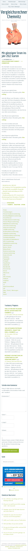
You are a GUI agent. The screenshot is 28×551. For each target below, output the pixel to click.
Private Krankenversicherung (11, 214)
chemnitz (10, 204)
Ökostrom (6, 272)
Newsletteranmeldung (14, 548)
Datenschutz (19, 546)
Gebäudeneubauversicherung (11, 235)
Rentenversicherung (9, 251)
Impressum (12, 546)
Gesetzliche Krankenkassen (11, 239)
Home (5, 210)
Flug (4, 292)
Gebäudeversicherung (9, 233)
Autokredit (6, 265)
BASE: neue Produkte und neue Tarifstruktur (15, 520)
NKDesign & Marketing (20, 545)
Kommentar (6, 396)
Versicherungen (7, 212)
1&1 (4, 288)
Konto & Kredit (7, 255)
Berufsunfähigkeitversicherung (12, 216)
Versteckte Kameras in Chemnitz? (12, 199)
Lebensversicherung (9, 253)
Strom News (10, 203)
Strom (5, 270)
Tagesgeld (6, 259)
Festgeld (5, 261)
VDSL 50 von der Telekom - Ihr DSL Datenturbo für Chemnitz (13, 310)
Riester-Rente (7, 247)
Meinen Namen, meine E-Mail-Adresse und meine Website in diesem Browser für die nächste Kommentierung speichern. (13, 443)
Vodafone (6, 280)
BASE (4, 282)
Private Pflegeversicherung (11, 221)
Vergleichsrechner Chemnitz (14, 14)
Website (4, 430)
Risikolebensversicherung (10, 223)
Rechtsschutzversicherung (10, 231)
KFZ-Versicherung (8, 241)
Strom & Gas (6, 269)
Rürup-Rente (7, 249)
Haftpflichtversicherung (10, 243)
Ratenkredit (6, 267)
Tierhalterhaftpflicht (9, 237)
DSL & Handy (7, 276)
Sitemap (7, 546)
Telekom (5, 278)
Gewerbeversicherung (9, 225)
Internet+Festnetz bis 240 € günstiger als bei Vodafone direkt (13, 357)
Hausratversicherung (9, 227)
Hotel (4, 294)
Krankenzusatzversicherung (11, 219)
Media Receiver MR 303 (9, 185)
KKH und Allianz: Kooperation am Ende (13, 523)
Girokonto (6, 257)
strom (23, 204)
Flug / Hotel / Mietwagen (10, 290)
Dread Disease (7, 217)
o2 (4, 284)
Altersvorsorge (7, 245)
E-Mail (4, 422)
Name (4, 414)
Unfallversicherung (8, 229)
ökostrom (17, 204)
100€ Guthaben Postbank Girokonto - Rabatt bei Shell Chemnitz (13, 330)
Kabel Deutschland (8, 286)
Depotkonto (6, 263)
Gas (4, 274)
